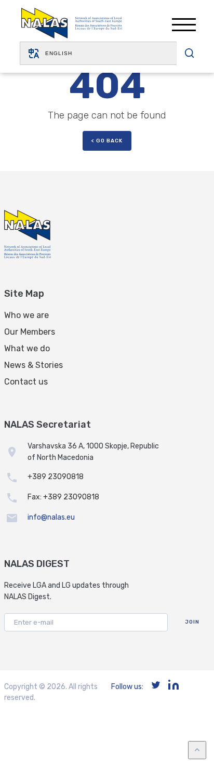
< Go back (107, 141)
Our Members (29, 332)
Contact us (26, 382)
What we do (27, 348)
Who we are (26, 315)
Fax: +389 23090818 (63, 497)
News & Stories (33, 365)
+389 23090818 (56, 476)
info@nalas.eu (51, 517)
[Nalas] (72, 25)
